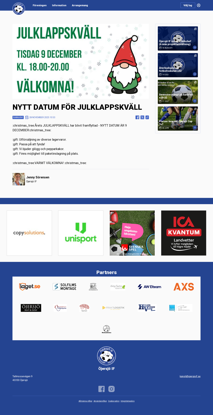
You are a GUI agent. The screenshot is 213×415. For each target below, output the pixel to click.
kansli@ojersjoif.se (190, 376)
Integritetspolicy (128, 401)
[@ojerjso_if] (111, 389)
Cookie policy (113, 401)
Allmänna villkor (85, 401)
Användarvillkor (100, 401)
